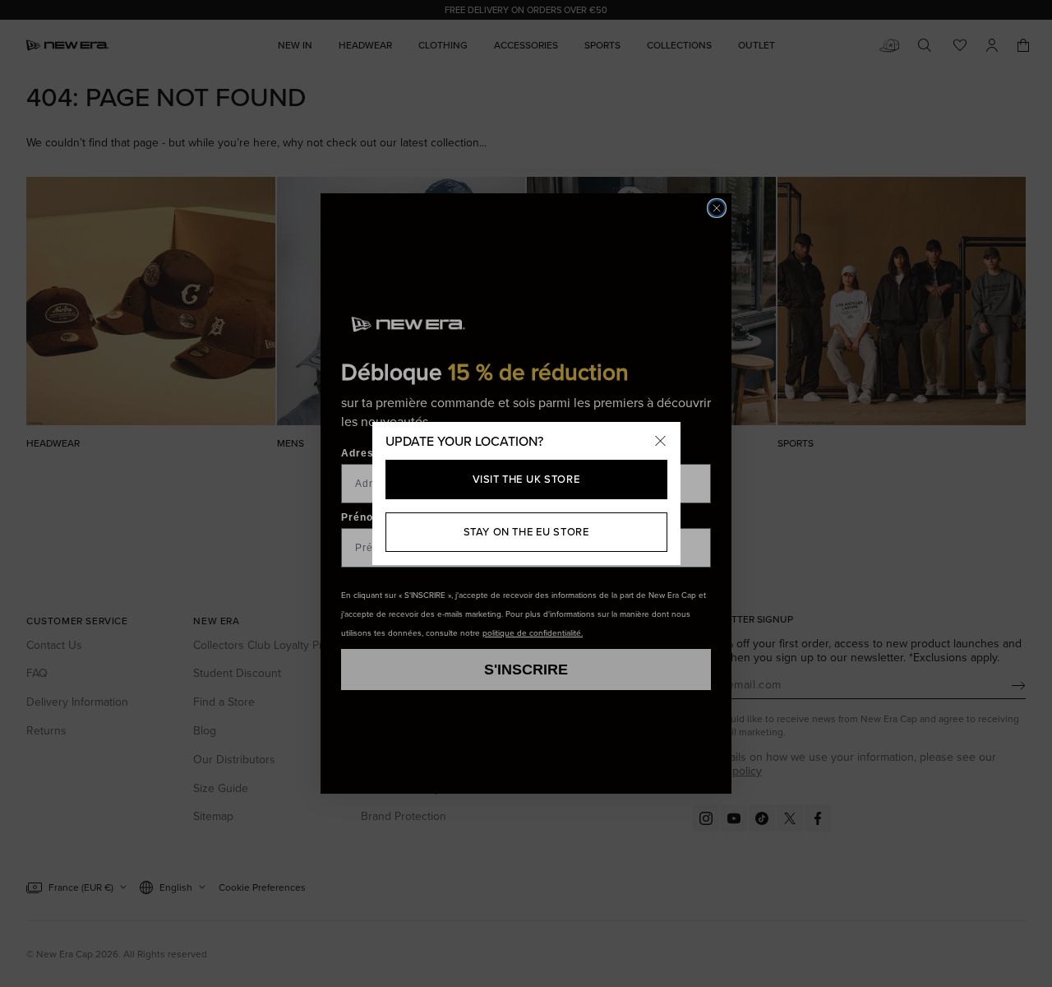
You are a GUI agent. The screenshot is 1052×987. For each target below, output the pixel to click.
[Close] (660, 441)
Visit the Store (526, 479)
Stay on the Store (526, 532)
